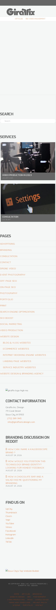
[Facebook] (21, 3)
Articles (26, 594)
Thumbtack (11, 512)
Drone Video (8, 268)
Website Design (9, 336)
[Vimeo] (31, 3)
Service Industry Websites (19, 367)
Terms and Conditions (19, 602)
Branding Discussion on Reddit (27, 439)
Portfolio (6, 299)
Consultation (8, 256)
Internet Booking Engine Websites (24, 355)
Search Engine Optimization (17, 311)
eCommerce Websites (16, 348)
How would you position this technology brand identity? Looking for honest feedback (25, 464)
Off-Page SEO (8, 281)
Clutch (9, 516)
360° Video (30, 29)
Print (3, 305)
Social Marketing (11, 324)
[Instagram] (34, 3)
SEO (29, 597)
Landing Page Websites (17, 361)
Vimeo (9, 527)
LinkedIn (10, 538)
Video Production (11, 330)
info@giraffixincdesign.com (21, 422)
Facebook (11, 530)
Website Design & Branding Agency (21, 373)
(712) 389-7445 (14, 418)
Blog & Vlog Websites (17, 342)
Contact (5, 262)
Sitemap (16, 605)
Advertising (7, 243)
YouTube (10, 523)
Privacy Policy (40, 602)
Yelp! (8, 519)
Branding (6, 250)
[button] (48, 10)
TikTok (9, 541)
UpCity (9, 508)
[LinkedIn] (24, 3)
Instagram (11, 534)
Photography (8, 293)
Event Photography (12, 274)
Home (16, 594)
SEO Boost (6, 318)
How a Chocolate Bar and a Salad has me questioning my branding (24, 479)
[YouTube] (28, 3)
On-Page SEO (8, 287)
